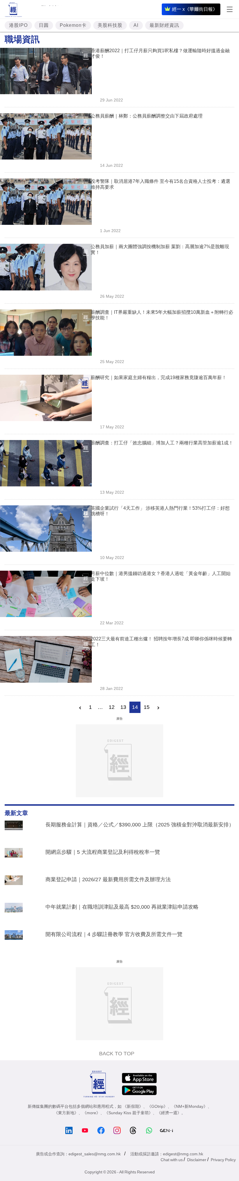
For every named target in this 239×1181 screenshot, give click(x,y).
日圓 (44, 25)
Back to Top (116, 1053)
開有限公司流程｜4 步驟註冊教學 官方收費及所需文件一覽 (113, 934)
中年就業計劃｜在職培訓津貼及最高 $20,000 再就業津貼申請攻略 (121, 907)
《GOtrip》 (157, 1106)
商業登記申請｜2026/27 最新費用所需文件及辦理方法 (108, 879)
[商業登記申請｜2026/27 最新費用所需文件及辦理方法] (14, 886)
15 (147, 707)
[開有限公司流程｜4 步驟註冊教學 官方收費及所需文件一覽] (14, 941)
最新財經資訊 (164, 25)
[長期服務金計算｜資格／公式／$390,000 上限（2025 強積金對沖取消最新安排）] (14, 831)
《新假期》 (133, 1106)
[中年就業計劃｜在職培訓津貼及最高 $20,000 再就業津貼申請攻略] (14, 913)
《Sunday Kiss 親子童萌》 (128, 1112)
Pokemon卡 (73, 25)
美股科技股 (110, 25)
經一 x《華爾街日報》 (194, 9)
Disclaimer (196, 1159)
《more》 (91, 1112)
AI (135, 25)
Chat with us (172, 1159)
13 (123, 707)
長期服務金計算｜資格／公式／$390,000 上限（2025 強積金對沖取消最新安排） (139, 825)
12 (112, 707)
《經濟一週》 (169, 1112)
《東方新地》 (66, 1112)
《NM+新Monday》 (190, 1106)
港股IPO (18, 25)
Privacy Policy (223, 1159)
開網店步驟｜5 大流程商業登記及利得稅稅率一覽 (102, 852)
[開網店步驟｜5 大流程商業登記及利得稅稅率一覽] (14, 859)
